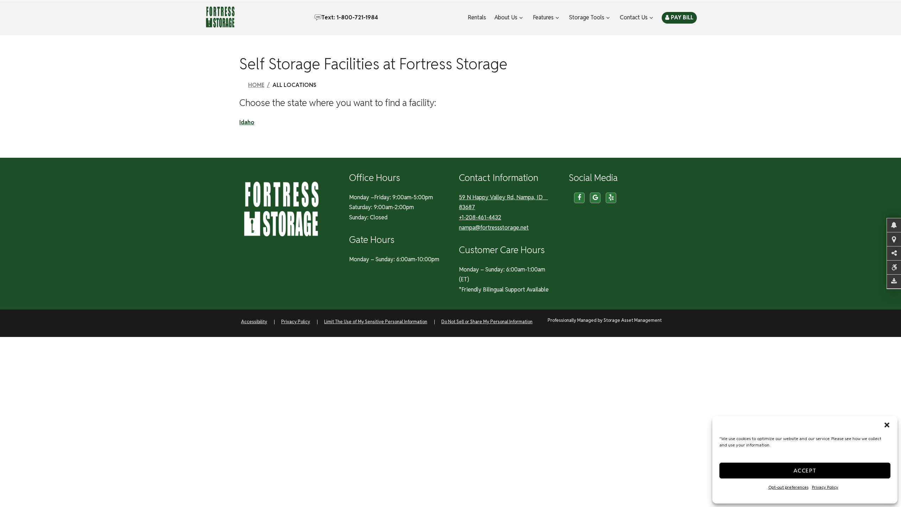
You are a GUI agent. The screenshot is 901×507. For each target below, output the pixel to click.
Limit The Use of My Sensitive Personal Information (375, 322)
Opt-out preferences (788, 487)
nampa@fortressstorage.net (494, 227)
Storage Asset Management (633, 320)
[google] (595, 198)
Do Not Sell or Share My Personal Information (487, 322)
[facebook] (579, 198)
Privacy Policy (825, 487)
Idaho (246, 122)
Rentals (477, 17)
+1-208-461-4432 (480, 217)
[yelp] (611, 198)
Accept (805, 470)
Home (256, 85)
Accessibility (254, 322)
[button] (886, 424)
